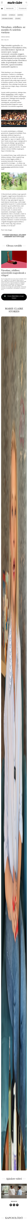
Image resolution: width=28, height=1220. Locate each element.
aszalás (4, 15)
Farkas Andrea (5, 36)
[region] (14, 743)
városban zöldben (7, 18)
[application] (14, 1191)
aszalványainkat (5, 167)
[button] (14, 743)
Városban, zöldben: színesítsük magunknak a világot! (13, 273)
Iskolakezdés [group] (10, 8)
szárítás (20, 15)
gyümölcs (12, 15)
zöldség (17, 18)
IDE (22, 236)
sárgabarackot (10, 94)
